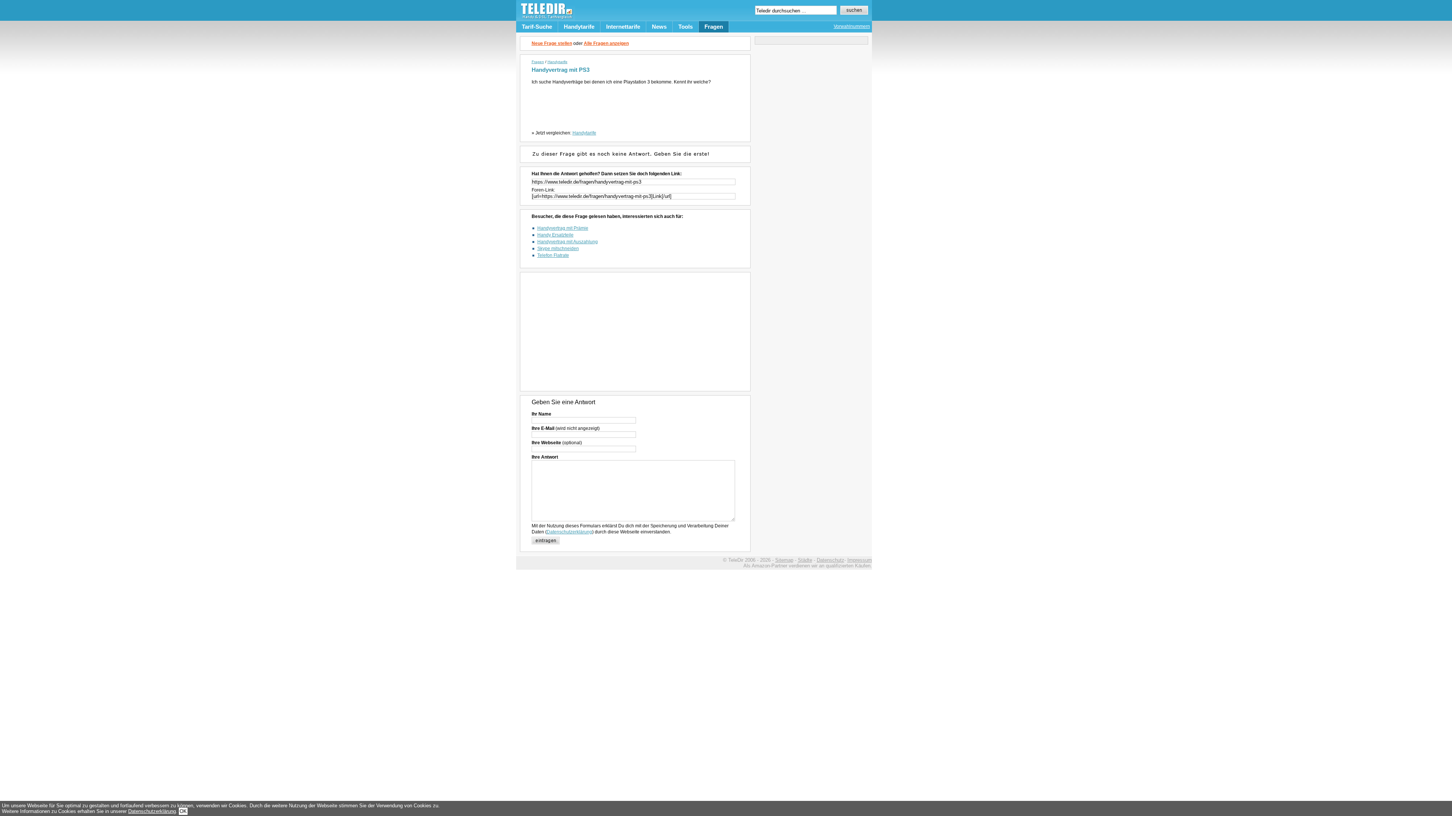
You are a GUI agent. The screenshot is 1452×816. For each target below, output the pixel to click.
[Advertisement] (637, 106)
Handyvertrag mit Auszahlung (567, 241)
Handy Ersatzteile (555, 235)
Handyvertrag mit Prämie (562, 228)
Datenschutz (830, 560)
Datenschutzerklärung (569, 532)
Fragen (713, 26)
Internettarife (623, 26)
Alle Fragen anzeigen (606, 43)
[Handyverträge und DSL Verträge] (545, 19)
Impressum (859, 560)
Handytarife (579, 26)
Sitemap (784, 560)
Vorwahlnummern (852, 26)
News (659, 26)
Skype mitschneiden (558, 248)
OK (183, 811)
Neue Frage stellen (552, 43)
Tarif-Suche (537, 26)
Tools (685, 26)
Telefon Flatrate (553, 255)
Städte (805, 560)
